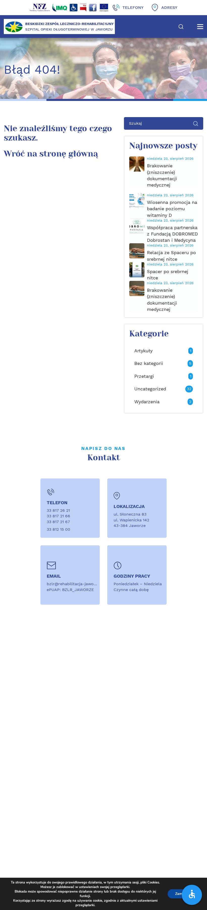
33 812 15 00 (58, 529)
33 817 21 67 (58, 521)
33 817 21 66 (58, 516)
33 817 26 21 (58, 510)
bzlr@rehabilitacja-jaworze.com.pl (80, 583)
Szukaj (181, 26)
